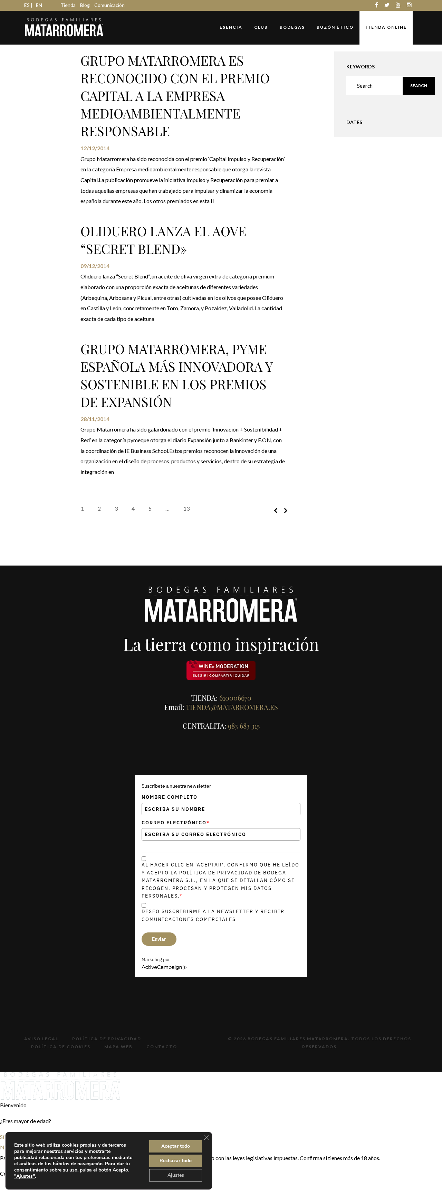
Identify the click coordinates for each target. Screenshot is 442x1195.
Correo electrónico (176, 822)
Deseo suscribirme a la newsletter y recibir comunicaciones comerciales (213, 915)
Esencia (231, 27)
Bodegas (292, 27)
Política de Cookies (60, 1046)
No (4, 1147)
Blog (85, 5)
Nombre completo (170, 797)
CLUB (261, 27)
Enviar (159, 939)
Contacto (161, 1046)
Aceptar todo (175, 1146)
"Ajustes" (24, 1176)
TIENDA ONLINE (386, 27)
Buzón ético (335, 27)
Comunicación (109, 5)
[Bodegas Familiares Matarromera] (64, 26)
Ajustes (175, 1175)
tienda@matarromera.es (232, 707)
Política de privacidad (106, 1038)
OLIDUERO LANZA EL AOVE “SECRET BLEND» (163, 239)
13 (186, 508)
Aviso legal (41, 1038)
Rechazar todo (176, 1160)
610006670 (235, 697)
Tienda (68, 5)
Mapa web (118, 1046)
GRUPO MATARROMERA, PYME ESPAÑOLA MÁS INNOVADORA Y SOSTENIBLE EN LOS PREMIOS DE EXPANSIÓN (176, 375)
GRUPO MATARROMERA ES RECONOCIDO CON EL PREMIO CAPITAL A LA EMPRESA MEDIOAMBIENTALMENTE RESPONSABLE (175, 95)
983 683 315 (244, 725)
